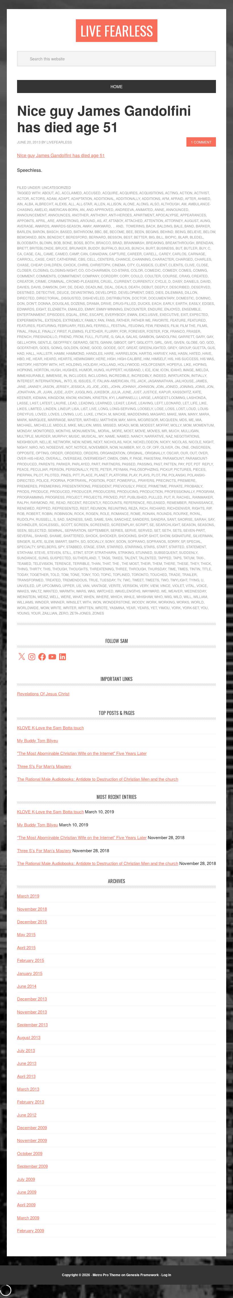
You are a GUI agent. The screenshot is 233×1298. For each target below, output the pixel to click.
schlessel (49, 524)
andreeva (124, 209)
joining (186, 386)
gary (200, 336)
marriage (57, 419)
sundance (27, 557)
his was (207, 358)
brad (117, 242)
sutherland (84, 557)
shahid (41, 535)
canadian (98, 253)
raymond (39, 502)
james (201, 380)
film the (187, 325)
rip (208, 508)
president (101, 486)
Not (69, 447)
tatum (188, 557)
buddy (94, 248)
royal (195, 513)
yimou (164, 607)
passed (129, 463)
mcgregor (148, 419)
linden (49, 408)
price (141, 486)
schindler (27, 524)
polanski (177, 474)
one (185, 447)
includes (77, 375)
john (115, 386)
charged (184, 259)
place (87, 474)
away (87, 225)
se (151, 524)
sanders (140, 519)
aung (205, 220)
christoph (100, 264)
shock (92, 535)
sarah (200, 519)
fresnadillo (45, 336)
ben (41, 237)
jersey (62, 386)
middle (59, 425)
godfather (27, 347)
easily (194, 303)
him (146, 358)
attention (153, 220)
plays (144, 474)
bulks (124, 248)
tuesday (107, 579)
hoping (199, 364)
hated (195, 353)
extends (53, 320)
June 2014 (26, 986)
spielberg (46, 546)
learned (103, 402)
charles (203, 259)
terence (63, 563)
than (96, 563)
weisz (43, 596)
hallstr (44, 353)
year (131, 607)
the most (130, 563)
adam (52, 198)
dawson (50, 286)
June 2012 (26, 1115)
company (90, 275)
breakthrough (179, 242)
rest (84, 508)
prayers (146, 480)
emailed (75, 309)
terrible (81, 563)
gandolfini (166, 336)
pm (164, 474)
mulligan (190, 430)
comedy (170, 270)
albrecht (44, 203)
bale (178, 225)
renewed (26, 508)
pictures (182, 469)
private (176, 486)
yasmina (116, 607)
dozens (78, 303)
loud (191, 408)
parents (47, 463)
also (154, 203)
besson (115, 237)
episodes (56, 314)
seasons (205, 524)
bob (57, 242)
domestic (185, 298)
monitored (43, 430)
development (131, 292)
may (121, 419)
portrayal (77, 480)
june (126, 391)
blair (183, 237)
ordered (73, 452)
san (109, 519)
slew (48, 541)
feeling (85, 325)
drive (106, 303)
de (70, 286)
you (204, 607)
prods (23, 491)
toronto (140, 574)
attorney (174, 220)
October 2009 (29, 1153)
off (156, 447)
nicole (195, 441)
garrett (186, 336)
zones (98, 613)
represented (65, 508)
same (99, 519)
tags (105, 557)
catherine (66, 259)
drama (93, 303)
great (131, 347)
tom (64, 574)
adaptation (81, 198)
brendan (204, 242)
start (162, 546)
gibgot (120, 342)
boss (78, 242)
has (172, 353)
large (145, 397)
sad (61, 519)
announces (59, 214)
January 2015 (29, 973)
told (54, 574)
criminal (56, 281)
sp (183, 541)
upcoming (51, 585)
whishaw (144, 596)
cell (91, 259)
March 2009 (28, 1218)
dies (159, 292)
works (182, 602)
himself (158, 358)
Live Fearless (116, 30)
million (84, 425)
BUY (202, 248)
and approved (99, 209)
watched (105, 590)
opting (42, 452)
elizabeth (57, 309)
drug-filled (124, 303)
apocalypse (167, 214)
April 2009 (26, 1205)
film (174, 325)
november (98, 447)
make (172, 413)
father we (141, 320)
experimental (30, 320)
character (163, 259)
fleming (75, 331)
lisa (75, 408)
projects (93, 497)
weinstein (26, 596)
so (83, 541)
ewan (132, 314)
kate (197, 391)
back (150, 225)
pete (94, 469)
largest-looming (168, 397)
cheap (36, 264)
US (78, 585)
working (166, 602)
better (140, 237)
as (99, 220)
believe (194, 231)
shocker (107, 535)
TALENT (130, 557)
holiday (90, 364)
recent (74, 502)
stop (88, 552)
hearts (65, 358)
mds (183, 419)
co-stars (120, 270)
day (62, 286)
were (66, 596)
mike (72, 425)
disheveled (94, 298)
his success (186, 358)
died (149, 292)
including (97, 375)
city (130, 264)
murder (43, 436)
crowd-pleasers (82, 281)
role (104, 513)
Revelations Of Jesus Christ (43, 694)
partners (111, 463)
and (119, 225)
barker (203, 225)
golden (71, 347)
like (203, 402)
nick (127, 441)
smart (61, 541)
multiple (25, 436)
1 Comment (201, 142)
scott (66, 524)
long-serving (123, 408)
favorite (160, 320)
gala (119, 336)
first (61, 331)
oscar (173, 452)
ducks (144, 303)
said (88, 519)
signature (181, 535)
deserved (200, 286)
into (68, 380)
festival (119, 325)
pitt (76, 474)
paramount (173, 458)
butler (190, 248)
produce (39, 491)
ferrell (101, 325)
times (183, 568)
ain (20, 203)
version (130, 585)
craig (184, 275)
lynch (101, 413)
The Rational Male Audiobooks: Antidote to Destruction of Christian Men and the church (97, 779)
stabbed (74, 546)
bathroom (83, 231)
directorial (47, 298)
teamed (24, 563)
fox (165, 331)
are (51, 220)
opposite (25, 452)
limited (35, 408)
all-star (84, 203)
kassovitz (181, 391)
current (122, 281)
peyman (120, 469)
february (67, 325)
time (172, 568)
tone (75, 574)
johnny (129, 386)
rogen (92, 513)
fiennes (161, 325)
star (100, 546)
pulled (155, 497)
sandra (158, 519)
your (36, 613)
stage (89, 546)
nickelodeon (145, 441)
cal (38, 253)
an (82, 209)
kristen (100, 397)
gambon (146, 336)
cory (124, 275)
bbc (98, 231)
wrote (101, 607)
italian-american (113, 380)
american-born (63, 209)
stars (149, 546)
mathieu (91, 419)
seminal (55, 530)
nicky (165, 441)
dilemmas (174, 292)
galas (131, 336)
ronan (148, 513)
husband (132, 369)
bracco (103, 242)
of (149, 447)
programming (30, 497)
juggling (83, 391)
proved (110, 497)
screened (99, 524)
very (144, 585)
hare (109, 353)
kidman (39, 397)
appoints (25, 220)
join (160, 386)
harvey (160, 353)
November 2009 (32, 1140)
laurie (60, 402)
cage (28, 253)
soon (121, 541)
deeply (161, 286)
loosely (145, 408)
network (61, 441)
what (77, 596)
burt (150, 248)
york (176, 607)
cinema (118, 264)
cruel (107, 281)
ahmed (204, 198)
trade (174, 574)
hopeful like (179, 364)
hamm (59, 353)
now (114, 447)
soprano (136, 541)
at (105, 220)
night (208, 441)
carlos (179, 253)
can (84, 253)
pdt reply (203, 463)
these (182, 563)
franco (177, 331)
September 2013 (32, 1024)
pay (181, 463)
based (66, 231)
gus (211, 347)
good (96, 347)
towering (134, 225)
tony (85, 574)
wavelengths (127, 590)
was (91, 590)
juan (47, 391)
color (137, 270)
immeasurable (30, 375)
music (74, 436)
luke (88, 413)
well (54, 596)
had (20, 353)
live (93, 408)
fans (110, 320)
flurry (111, 331)
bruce (61, 248)
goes (44, 347)
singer (23, 541)
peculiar (39, 469)
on (177, 447)
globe (192, 342)
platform (118, 474)
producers (104, 491)
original (135, 452)
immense (54, 375)
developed (105, 292)
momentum (203, 425)
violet (178, 585)
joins (200, 386)
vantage (99, 585)
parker (63, 463)
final (22, 331)
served (145, 530)
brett (22, 248)
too (95, 574)
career (134, 253)
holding (74, 364)
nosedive (55, 447)
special (194, 541)
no (42, 447)
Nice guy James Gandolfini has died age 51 (104, 118)
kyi (112, 397)
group (185, 347)
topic (106, 574)
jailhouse (184, 380)
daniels (191, 281)
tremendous (75, 579)
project (74, 497)
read (61, 502)
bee (129, 231)
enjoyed (172, 309)
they (194, 563)
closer (24, 270)
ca (19, 253)
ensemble (191, 309)
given (179, 342)
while (129, 596)
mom (187, 425)
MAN (182, 413)
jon (210, 386)
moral (104, 430)
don (21, 303)
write (56, 607)
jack (141, 380)
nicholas (113, 441)
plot (155, 474)
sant (171, 519)
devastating (82, 292)
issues (84, 380)
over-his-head (30, 458)
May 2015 (26, 934)
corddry (109, 275)
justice (150, 391)
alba (28, 203)
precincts (166, 480)
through (137, 568)
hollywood (129, 364)
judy (69, 391)
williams (25, 602)
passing (144, 463)
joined (171, 386)
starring (133, 546)
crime (40, 281)
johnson (146, 386)
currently (143, 281)
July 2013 (26, 1050)
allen (99, 203)
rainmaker (202, 497)
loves (53, 413)
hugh (56, 369)
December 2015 (32, 922)
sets (177, 530)
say (211, 519)
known (84, 397)
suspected (60, 557)
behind (166, 231)
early (168, 303)
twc (126, 579)
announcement (31, 214)
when (89, 596)
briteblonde (42, 248)
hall (30, 353)
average (25, 225)
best (128, 237)
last (34, 402)
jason (48, 386)
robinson (63, 513)
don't (31, 303)
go (202, 342)
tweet (137, 579)
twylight (178, 579)
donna (44, 303)
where (102, 596)
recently (92, 502)
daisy (177, 281)
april (41, 220)
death (134, 286)
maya (131, 419)
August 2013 (28, 1037)
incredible (119, 375)
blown (45, 242)
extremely (73, 320)
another (80, 214)
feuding (136, 325)
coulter (153, 275)
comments (46, 275)
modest (147, 425)
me (191, 419)
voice (201, 585)
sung (43, 557)
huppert (114, 369)
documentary (161, 298)
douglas (60, 303)
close (202, 264)
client (161, 264)
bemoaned (27, 237)
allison (114, 203)
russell (44, 519)
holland (107, 364)
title (206, 568)
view (154, 585)
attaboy (116, 220)
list (84, 408)
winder (42, 602)
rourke (180, 513)
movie (140, 430)
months (63, 430)
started (176, 546)
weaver (175, 590)
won (97, 602)
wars (81, 590)
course (170, 275)
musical (89, 436)
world (197, 602)
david (205, 281)
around (87, 220)
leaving (145, 402)
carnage (196, 253)
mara (204, 413)
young (23, 613)
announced (177, 209)
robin (47, 513)
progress (55, 497)
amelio (40, 209)
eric (84, 314)
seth (166, 530)
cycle (161, 281)
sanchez (122, 519)
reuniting (117, 508)
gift (131, 342)
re (51, 502)
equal (72, 314)
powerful (126, 480)
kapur (165, 391)
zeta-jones (80, 613)
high (111, 358)
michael (24, 425)
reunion (98, 508)
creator (25, 281)
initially (198, 375)
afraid (177, 198)
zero (63, 613)
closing (40, 270)
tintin (195, 568)
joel (105, 386)
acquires (129, 192)
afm (165, 198)
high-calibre (129, 358)
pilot (38, 474)
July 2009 (26, 1179)
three (121, 568)
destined (25, 292)
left (159, 402)
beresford (76, 237)
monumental (84, 430)
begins (152, 231)
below (209, 231)
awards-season (66, 225)
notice (80, 447)
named (123, 436)
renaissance (200, 502)
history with (45, 364)
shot (153, 535)
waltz (36, 590)
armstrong (67, 220)
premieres (27, 486)
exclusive (148, 314)
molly (176, 425)
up (38, 585)
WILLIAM (200, 596)
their (145, 563)
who (158, 596)
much (174, 430)
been (139, 231)
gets (94, 342)
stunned (144, 552)
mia (198, 419)
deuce (63, 292)
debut (147, 286)
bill (159, 237)
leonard (172, 402)
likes (22, 408)
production (151, 491)
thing (22, 568)
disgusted (71, 298)
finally (48, 331)
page (137, 458)
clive (190, 264)
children (53, 264)
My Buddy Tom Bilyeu (37, 740)
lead (72, 402)
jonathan (26, 391)
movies (153, 430)
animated (144, 209)
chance (123, 259)
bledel (196, 237)
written (85, 607)
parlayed (81, 463)
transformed (30, 579)
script (142, 524)
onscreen (200, 447)
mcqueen (169, 419)
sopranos (156, 541)
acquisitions (151, 192)
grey (172, 347)
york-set (190, 607)
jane (21, 386)
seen (21, 530)
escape (96, 314)
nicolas (179, 441)
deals (121, 286)
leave (131, 402)
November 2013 (32, 1012)
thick (206, 563)
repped (43, 508)
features (26, 325)
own (124, 458)
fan (101, 320)
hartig (145, 353)
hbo (20, 358)
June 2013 (26, 1063)
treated (53, 579)
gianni (106, 342)
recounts (112, 502)
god (210, 342)
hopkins (24, 369)
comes (185, 270)
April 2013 (26, 1076)
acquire (110, 192)
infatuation (179, 375)
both (89, 242)
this (47, 568)
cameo (61, 253)
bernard (97, 237)
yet (154, 607)
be (105, 231)
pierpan (24, 474)
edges (208, 303)
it (94, 380)
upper (68, 585)
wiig (168, 596)
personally (77, 469)
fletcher (94, 331)
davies (23, 286)
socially (95, 541)
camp (74, 253)
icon (164, 369)
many (192, 413)
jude (58, 391)
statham (25, 552)
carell (150, 253)
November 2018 (32, 909)
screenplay (122, 524)
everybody (115, 314)
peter (106, 469)
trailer (189, 574)
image (188, 369)
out (193, 452)
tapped (164, 557)
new (76, 441)
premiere (186, 480)
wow (44, 607)
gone (85, 347)
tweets (152, 579)
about (47, 192)
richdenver (178, 508)
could (137, 275)
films (202, 325)
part (95, 463)
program (205, 491)
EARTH (181, 303)
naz (169, 436)
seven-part (194, 530)
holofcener (153, 364)
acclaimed (72, 192)
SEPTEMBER (98, 530)
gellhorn (26, 342)
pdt (189, 463)
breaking (155, 242)
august (191, 220)
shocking (127, 535)
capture (117, 253)
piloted (52, 474)
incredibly (141, 375)
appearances (193, 214)
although (170, 203)
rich (143, 508)
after (190, 198)
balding (164, 225)
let (186, 402)
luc (78, 413)
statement (196, 546)
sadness (74, 519)
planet (100, 474)
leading (86, 402)
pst (122, 497)
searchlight (168, 524)
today (22, 574)
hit (61, 364)
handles (94, 353)
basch (53, 231)
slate (37, 541)
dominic (203, 298)
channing (141, 259)
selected (37, 530)
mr (164, 430)
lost (180, 408)
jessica (77, 386)
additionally (128, 198)
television (43, 563)
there (169, 563)
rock (79, 513)
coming (200, 270)
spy (61, 546)
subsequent (165, 552)
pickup (166, 469)
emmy (90, 309)
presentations (76, 486)
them (157, 563)
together (39, 574)
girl (159, 342)
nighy (22, 447)
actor (23, 198)
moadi (123, 425)
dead (79, 286)
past (158, 463)
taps (177, 557)
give (168, 342)
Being (180, 231)
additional (104, 198)
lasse (22, 402)
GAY (210, 336)
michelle (42, 425)
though (59, 568)
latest (46, 402)
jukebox (101, 391)
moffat (162, 425)
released (156, 502)
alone (129, 203)
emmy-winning (109, 309)
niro (33, 447)
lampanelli (126, 397)
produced (60, 491)
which (116, 596)
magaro (157, 413)
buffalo (109, 248)
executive (169, 314)
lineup (64, 408)
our (184, 452)
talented (147, 557)
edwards (25, 309)
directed (26, 298)
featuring (46, 325)
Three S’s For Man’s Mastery (44, 850)
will (188, 596)
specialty (26, 546)
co (81, 270)
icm (155, 369)
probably (193, 486)
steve (39, 552)
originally (155, 452)
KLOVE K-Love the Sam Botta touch (50, 728)
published (137, 497)
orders (91, 452)
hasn (183, 353)
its (133, 380)
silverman (203, 535)
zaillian (49, 613)
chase (23, 264)
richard (157, 508)
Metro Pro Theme (106, 1274)
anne (159, 209)
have (206, 353)
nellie (45, 441)
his (170, 358)
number (126, 447)
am (183, 203)
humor (85, 369)
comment (25, 275)
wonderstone (116, 602)
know (71, 397)
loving (67, 413)
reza (133, 508)
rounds (164, 513)
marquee (37, 419)
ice (148, 369)
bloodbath (27, 242)
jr (39, 391)
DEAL (109, 286)
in (65, 375)
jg (88, 386)
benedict (55, 237)
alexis (61, 203)
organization (112, 452)
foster (153, 331)
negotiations (186, 436)
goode (109, 347)
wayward (150, 590)
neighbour (27, 441)
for (123, 331)
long (103, 408)
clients (175, 264)
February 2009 (30, 1230)
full (89, 336)
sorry (173, 541)
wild (177, 596)
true (93, 579)
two (164, 579)
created (200, 275)
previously (123, 486)
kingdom (56, 397)
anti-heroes (120, 214)
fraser (193, 331)
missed (109, 425)
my (101, 436)
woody (138, 602)
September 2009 (32, 1166)
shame (55, 535)
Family (90, 320)
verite (115, 585)
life (193, 402)
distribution (118, 298)
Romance (120, 513)
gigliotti (145, 342)
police (42, 480)
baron (39, 231)
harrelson (126, 353)
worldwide (28, 607)
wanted (50, 590)
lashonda (196, 397)
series (117, 530)
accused (92, 192)
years (143, 607)
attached (134, 220)
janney (34, 386)
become (117, 231)
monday (24, 430)
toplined (121, 574)
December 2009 (32, 1127)
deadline (94, 286)
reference (134, 502)
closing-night (63, 270)
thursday (157, 568)
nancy (137, 436)
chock (69, 264)
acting (171, 192)
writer (69, 607)
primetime (157, 486)
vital (190, 585)
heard (50, 358)
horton (41, 369)
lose (159, 408)
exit (184, 314)
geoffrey (62, 342)
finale (34, 331)
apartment (144, 214)
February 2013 (30, 1102)
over (203, 452)
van (86, 585)
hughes (70, 369)
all (71, 203)
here (100, 358)
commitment (69, 275)
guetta (199, 347)
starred (115, 546)
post (111, 480)
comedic (153, 270)
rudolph (25, 519)
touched (158, 574)
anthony (98, 214)
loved (41, 413)
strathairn (105, 552)
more (117, 430)
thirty (35, 568)
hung (99, 369)
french (24, 336)
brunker (77, 248)
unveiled (25, 585)
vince (165, 585)
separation (75, 530)
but (179, 248)
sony (110, 541)
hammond (75, 353)
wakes (23, 590)
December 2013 (32, 999)
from (78, 336)
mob (134, 425)
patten (170, 463)
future (102, 336)
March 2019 (28, 896)
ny (138, 447)
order (56, 452)
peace (23, 469)
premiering (50, 486)
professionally (180, 491)
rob (20, 513)
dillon (191, 292)
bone (67, 242)
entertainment (31, 314)
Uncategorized (56, 187)
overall (53, 458)
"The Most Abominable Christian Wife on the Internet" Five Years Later (82, 753)
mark (22, 419)
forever (136, 331)
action (186, 192)
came (48, 253)
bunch (138, 248)
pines (66, 474)
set (157, 530)
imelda (201, 369)
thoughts (78, 568)
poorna (58, 480)
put (167, 497)
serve (130, 530)
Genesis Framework (142, 1274)
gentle (44, 342)
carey (164, 253)
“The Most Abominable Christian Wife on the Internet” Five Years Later (82, 837)
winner (58, 602)
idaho (175, 369)
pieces (199, 469)
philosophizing (144, 469)
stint (78, 552)
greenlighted (152, 347)
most (128, 430)
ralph (23, 502)
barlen (24, 231)
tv (119, 579)
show (165, 535)
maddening (138, 413)
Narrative (154, 436)
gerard (80, 342)
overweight (94, 458)
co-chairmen (97, 270)
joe (95, 386)
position (97, 480)
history (24, 364)
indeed (159, 375)
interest (25, 380)
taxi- (200, 557)
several (25, 535)
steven (54, 552)
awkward (102, 225)
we (164, 590)
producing (127, 491)
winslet (73, 602)
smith (73, 541)
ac (57, 192)
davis (36, 286)
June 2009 (26, 1192)
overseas (72, 458)
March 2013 (28, 1089)
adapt (63, 198)
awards (42, 225)
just (137, 391)
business (165, 248)
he (28, 358)
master (75, 419)
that (106, 563)
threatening (102, 568)
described (179, 286)
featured (197, 320)
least (119, 402)
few (149, 325)
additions (151, 198)
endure (155, 309)
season (189, 524)
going (56, 347)
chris (83, 264)
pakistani (152, 458)
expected (199, 314)
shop (142, 535)
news (87, 441)
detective (45, 292)
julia (115, 391)
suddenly (188, 552)
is (75, 380)
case (40, 259)
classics (144, 264)
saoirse (185, 519)
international (48, 380)
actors (38, 198)
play (133, 474)
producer (81, 491)
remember (177, 502)
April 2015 (26, 947)
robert (33, 513)
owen (112, 458)
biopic (170, 237)
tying (194, 579)
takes (117, 557)
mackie (119, 413)
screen (81, 524)
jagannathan (160, 380)
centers (105, 259)
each (156, 303)
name (110, 436)
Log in (166, 1274)
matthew (108, 419)
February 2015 (30, 960)
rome (135, 513)
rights (198, 508)
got (121, 347)
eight (41, 309)
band (189, 225)
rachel (183, 497)
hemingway (84, 358)
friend (65, 336)
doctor (139, 298)
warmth (66, 590)
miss (97, 425)
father (123, 320)
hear (37, 358)
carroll (25, 259)
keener (24, 397)
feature (178, 320)
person (56, 469)
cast (50, 259)
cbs (81, 259)
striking (126, 552)
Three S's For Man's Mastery (44, 766)
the (116, 563)
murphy (59, 436)
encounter (135, 309)
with (87, 602)
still (67, 552)
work (151, 602)
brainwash (134, 242)
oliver (167, 447)
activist (201, 192)
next (97, 441)
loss (169, 408)
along (142, 203)
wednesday (195, 590)
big (152, 237)
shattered (73, 535)
